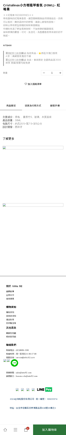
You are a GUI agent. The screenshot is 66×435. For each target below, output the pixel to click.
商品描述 (11, 105)
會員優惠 (10, 299)
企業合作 (10, 295)
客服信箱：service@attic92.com (20, 357)
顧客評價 (55, 105)
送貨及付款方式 (33, 105)
